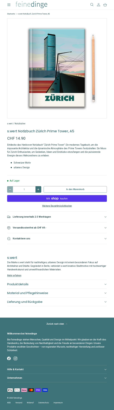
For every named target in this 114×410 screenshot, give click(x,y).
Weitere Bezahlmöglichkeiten (57, 205)
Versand (18, 403)
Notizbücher (20, 123)
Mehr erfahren (14, 275)
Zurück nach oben (55, 324)
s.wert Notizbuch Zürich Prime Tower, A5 (34, 14)
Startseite (11, 14)
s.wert (10, 123)
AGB (9, 403)
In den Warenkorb (75, 189)
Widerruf (30, 403)
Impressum (58, 403)
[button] (105, 4)
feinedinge (18, 398)
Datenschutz (43, 403)
